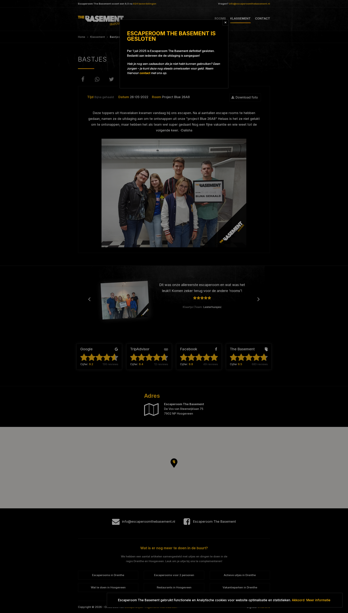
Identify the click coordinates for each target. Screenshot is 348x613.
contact (144, 73)
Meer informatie (318, 600)
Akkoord (298, 600)
